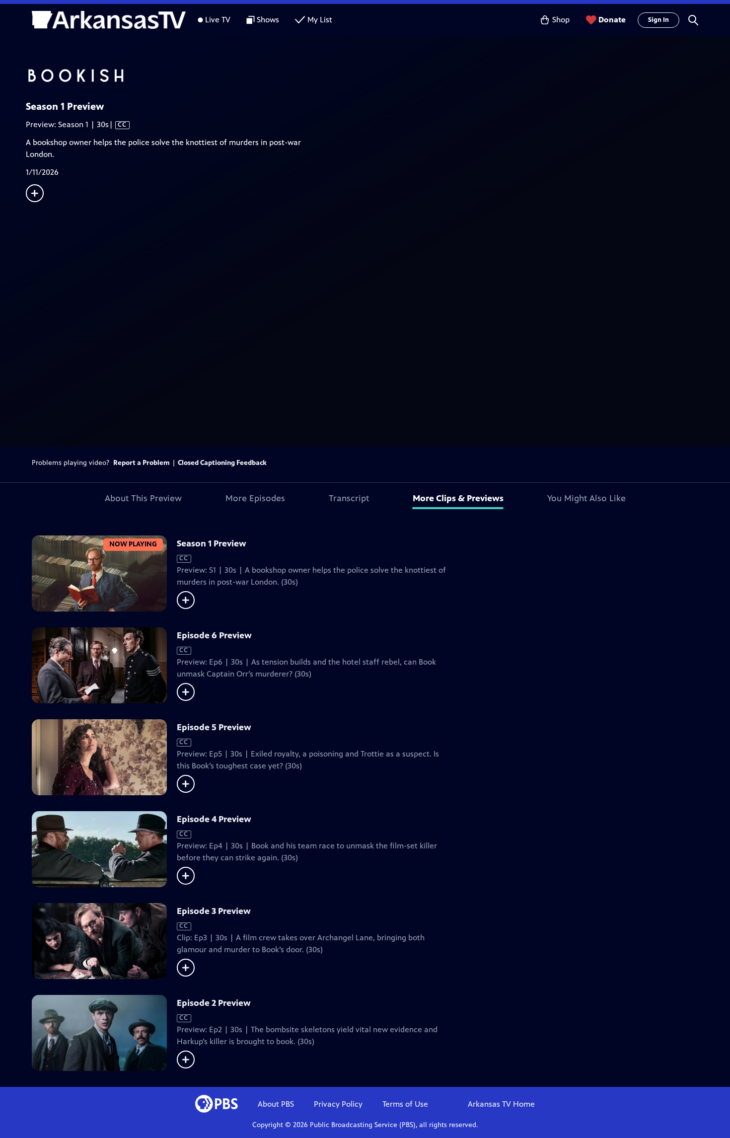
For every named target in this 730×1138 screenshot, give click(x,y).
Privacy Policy (338, 1104)
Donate (612, 19)
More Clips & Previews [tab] (458, 498)
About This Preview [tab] (143, 498)
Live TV (217, 19)
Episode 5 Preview (214, 727)
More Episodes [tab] (255, 498)
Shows (268, 19)
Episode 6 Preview (214, 635)
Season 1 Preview (211, 543)
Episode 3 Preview (214, 911)
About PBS (276, 1104)
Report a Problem (141, 462)
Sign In (658, 20)
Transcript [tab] (349, 498)
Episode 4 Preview (214, 819)
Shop (561, 19)
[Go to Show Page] (378, 76)
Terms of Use (405, 1104)
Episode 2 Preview (214, 1002)
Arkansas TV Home (501, 1104)
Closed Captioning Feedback (222, 462)
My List (319, 19)
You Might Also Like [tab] (586, 498)
